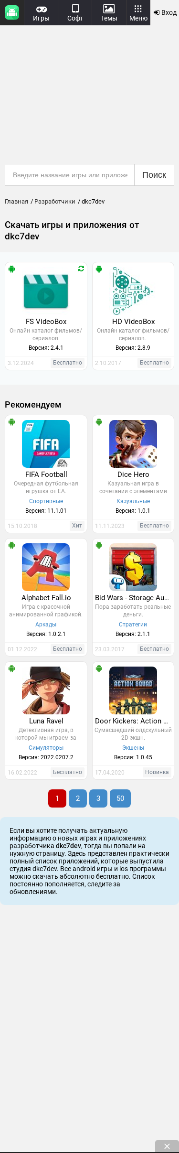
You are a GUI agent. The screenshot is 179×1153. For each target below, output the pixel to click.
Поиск (154, 175)
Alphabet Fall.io (46, 597)
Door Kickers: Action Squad (134, 721)
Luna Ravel (46, 721)
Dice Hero (133, 474)
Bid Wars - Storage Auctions (134, 597)
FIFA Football (46, 474)
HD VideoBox (133, 321)
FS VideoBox (46, 321)
